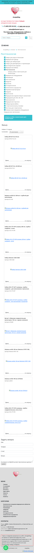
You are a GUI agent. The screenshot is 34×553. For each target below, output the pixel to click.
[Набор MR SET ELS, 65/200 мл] (18, 178)
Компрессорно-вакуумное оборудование (17, 110)
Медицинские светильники (12, 112)
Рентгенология (10, 69)
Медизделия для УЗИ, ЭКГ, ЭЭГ (14, 98)
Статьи (5, 495)
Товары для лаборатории (13, 61)
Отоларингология (11, 85)
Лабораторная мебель (12, 104)
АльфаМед (27, 548)
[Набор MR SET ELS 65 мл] (18, 148)
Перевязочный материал (13, 89)
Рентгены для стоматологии (14, 108)
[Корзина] (31, 37)
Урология (8, 83)
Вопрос (3, 456)
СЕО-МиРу (12, 548)
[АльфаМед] (16, 10)
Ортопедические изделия (13, 65)
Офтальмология (10, 100)
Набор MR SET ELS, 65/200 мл (13, 166)
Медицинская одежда (12, 59)
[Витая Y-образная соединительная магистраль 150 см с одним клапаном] (18, 331)
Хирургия (8, 81)
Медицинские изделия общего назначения (18, 96)
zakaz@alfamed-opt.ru (10, 530)
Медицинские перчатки (12, 102)
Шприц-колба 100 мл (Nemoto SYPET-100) (17, 349)
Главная (5, 484)
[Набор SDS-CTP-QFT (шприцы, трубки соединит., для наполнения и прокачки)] (18, 300)
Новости (5, 493)
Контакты (5, 489)
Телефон (3, 447)
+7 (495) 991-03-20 (10, 527)
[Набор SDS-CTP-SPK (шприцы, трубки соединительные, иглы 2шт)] (18, 421)
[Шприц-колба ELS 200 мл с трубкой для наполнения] (18, 209)
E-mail (2, 451)
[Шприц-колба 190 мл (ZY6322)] (18, 390)
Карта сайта (6, 491)
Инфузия (8, 92)
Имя (2, 442)
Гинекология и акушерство (13, 87)
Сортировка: (5, 131)
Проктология (9, 93)
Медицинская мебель (12, 67)
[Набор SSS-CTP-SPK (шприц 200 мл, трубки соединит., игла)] (18, 240)
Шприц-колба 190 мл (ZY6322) (14, 378)
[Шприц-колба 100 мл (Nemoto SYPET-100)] (18, 361)
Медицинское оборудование (14, 75)
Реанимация (9, 77)
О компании (6, 486)
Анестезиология (10, 79)
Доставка (5, 488)
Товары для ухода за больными (15, 57)
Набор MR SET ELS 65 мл (12, 136)
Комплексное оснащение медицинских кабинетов (16, 504)
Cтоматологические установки (14, 106)
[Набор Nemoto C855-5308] (18, 269)
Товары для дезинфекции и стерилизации (18, 63)
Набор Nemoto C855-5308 (12, 257)
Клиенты (5, 496)
